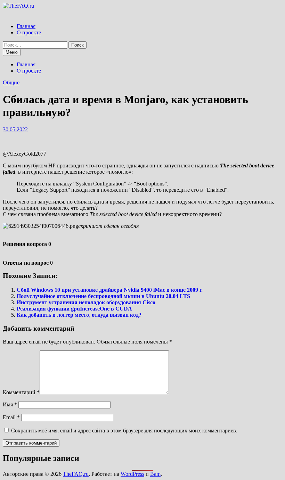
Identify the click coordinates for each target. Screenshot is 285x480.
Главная (26, 26)
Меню (12, 52)
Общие (11, 82)
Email (11, 417)
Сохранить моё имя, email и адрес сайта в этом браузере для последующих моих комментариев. (124, 430)
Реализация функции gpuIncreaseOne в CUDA (74, 309)
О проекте (29, 32)
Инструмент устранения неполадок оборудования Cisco (86, 302)
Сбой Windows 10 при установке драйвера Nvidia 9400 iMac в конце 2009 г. (110, 290)
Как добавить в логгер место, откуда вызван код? (79, 315)
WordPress (132, 474)
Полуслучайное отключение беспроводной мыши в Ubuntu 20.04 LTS (103, 296)
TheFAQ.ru (76, 474)
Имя (10, 404)
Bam (155, 474)
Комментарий (21, 392)
